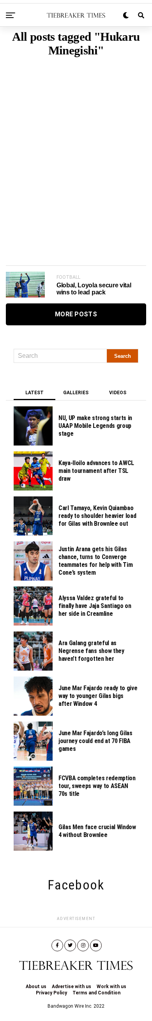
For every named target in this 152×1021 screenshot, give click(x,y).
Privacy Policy (51, 993)
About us (36, 986)
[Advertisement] (76, 149)
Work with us (111, 986)
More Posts (76, 314)
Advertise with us (71, 986)
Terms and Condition (96, 993)
